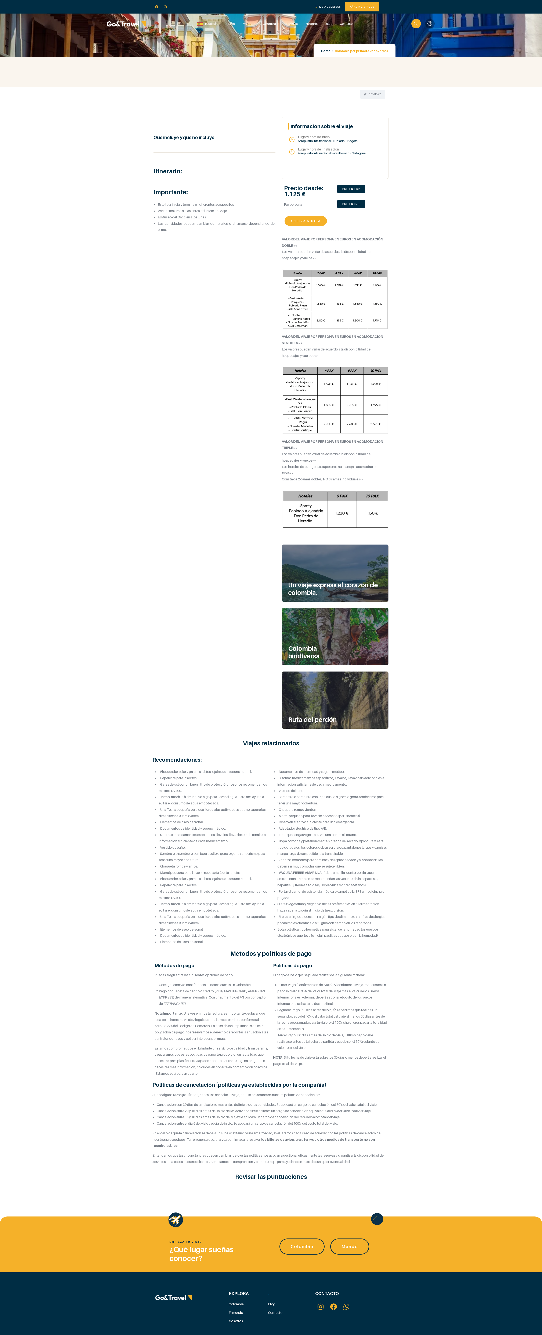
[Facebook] (156, 7)
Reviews (375, 94)
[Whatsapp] (346, 1306)
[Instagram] (165, 7)
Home (325, 51)
